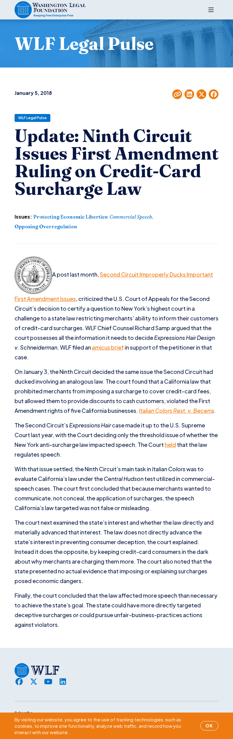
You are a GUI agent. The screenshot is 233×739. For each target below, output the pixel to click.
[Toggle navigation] (211, 9)
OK (209, 725)
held (170, 444)
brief (117, 347)
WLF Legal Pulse (32, 118)
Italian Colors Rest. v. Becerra (176, 410)
